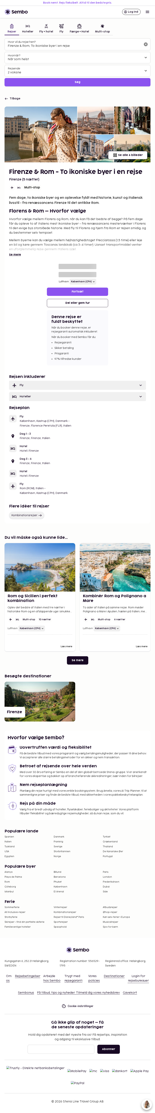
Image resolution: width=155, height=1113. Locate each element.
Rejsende (14, 68)
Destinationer (114, 976)
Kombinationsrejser (24, 515)
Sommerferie (12, 907)
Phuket (58, 881)
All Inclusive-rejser (15, 912)
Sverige (58, 846)
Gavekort (130, 993)
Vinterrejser (60, 907)
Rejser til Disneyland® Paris (69, 917)
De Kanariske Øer (113, 851)
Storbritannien (62, 851)
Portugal (108, 856)
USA (7, 851)
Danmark (59, 836)
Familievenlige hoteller (18, 927)
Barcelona (60, 877)
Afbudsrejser (110, 907)
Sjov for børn (110, 927)
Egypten (9, 856)
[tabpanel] (77, 62)
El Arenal (59, 891)
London (107, 877)
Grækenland (110, 841)
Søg (77, 82)
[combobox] (74, 46)
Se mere (15, 254)
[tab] (12, 28)
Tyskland (10, 846)
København (60, 886)
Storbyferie (11, 917)
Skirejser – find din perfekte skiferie (24, 922)
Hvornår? (14, 55)
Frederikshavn (111, 881)
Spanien (9, 836)
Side (105, 891)
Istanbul (9, 891)
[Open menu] (147, 12)
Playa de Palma (13, 877)
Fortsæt (77, 291)
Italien (8, 841)
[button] (77, 385)
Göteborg (10, 886)
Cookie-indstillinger (81, 1006)
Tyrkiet (106, 836)
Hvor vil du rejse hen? (22, 42)
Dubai (106, 886)
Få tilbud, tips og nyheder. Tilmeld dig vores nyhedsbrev (78, 993)
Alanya (8, 872)
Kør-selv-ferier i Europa (116, 917)
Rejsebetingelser (27, 976)
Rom (7, 881)
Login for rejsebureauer (138, 978)
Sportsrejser (61, 922)
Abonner (108, 1049)
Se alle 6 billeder (130, 155)
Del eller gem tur (77, 303)
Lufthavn (64, 281)
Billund (57, 872)
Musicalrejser (110, 922)
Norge (57, 856)
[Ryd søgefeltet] (145, 44)
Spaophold (60, 927)
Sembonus (26, 993)
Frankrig (58, 841)
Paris (105, 872)
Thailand (108, 846)
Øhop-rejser (110, 912)
